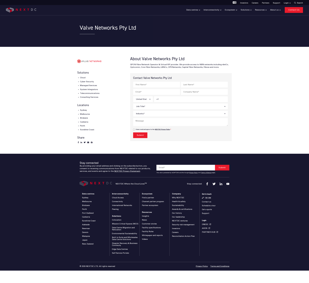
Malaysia (86, 236)
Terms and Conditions (219, 266)
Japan (84, 240)
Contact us (206, 202)
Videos (145, 239)
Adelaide (86, 225)
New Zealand (87, 244)
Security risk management (183, 225)
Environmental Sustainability (124, 233)
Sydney (85, 198)
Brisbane (86, 205)
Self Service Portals (120, 253)
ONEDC (205, 224)
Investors (176, 228)
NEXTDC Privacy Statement (127, 171)
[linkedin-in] (221, 183)
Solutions (116, 216)
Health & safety (179, 201)
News (144, 220)
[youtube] (227, 183)
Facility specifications (151, 228)
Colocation (116, 220)
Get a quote (207, 209)
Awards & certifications (182, 209)
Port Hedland (88, 213)
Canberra (86, 217)
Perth (84, 209)
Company (176, 194)
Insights (145, 216)
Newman (86, 228)
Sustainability (178, 205)
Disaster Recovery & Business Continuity (124, 244)
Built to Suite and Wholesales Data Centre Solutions (125, 238)
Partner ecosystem (150, 205)
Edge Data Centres (120, 249)
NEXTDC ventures (180, 221)
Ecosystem (147, 194)
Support (205, 213)
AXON (204, 228)
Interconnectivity (120, 194)
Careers (175, 232)
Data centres (88, 194)
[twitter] (214, 183)
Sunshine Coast (89, 221)
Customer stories (149, 224)
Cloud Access (118, 198)
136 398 (208, 198)
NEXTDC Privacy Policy (162, 129)
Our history (177, 213)
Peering (115, 209)
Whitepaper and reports (152, 235)
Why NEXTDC (178, 198)
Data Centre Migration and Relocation (123, 229)
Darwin (85, 232)
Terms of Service (206, 172)
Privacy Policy (193, 172)
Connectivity (117, 201)
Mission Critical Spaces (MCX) (125, 224)
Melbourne (87, 201)
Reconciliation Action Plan (183, 236)
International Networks (122, 205)
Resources (147, 212)
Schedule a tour (209, 206)
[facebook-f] (207, 183)
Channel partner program (153, 201)
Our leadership (178, 217)
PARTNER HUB (208, 232)
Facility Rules (148, 231)
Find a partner (148, 198)
